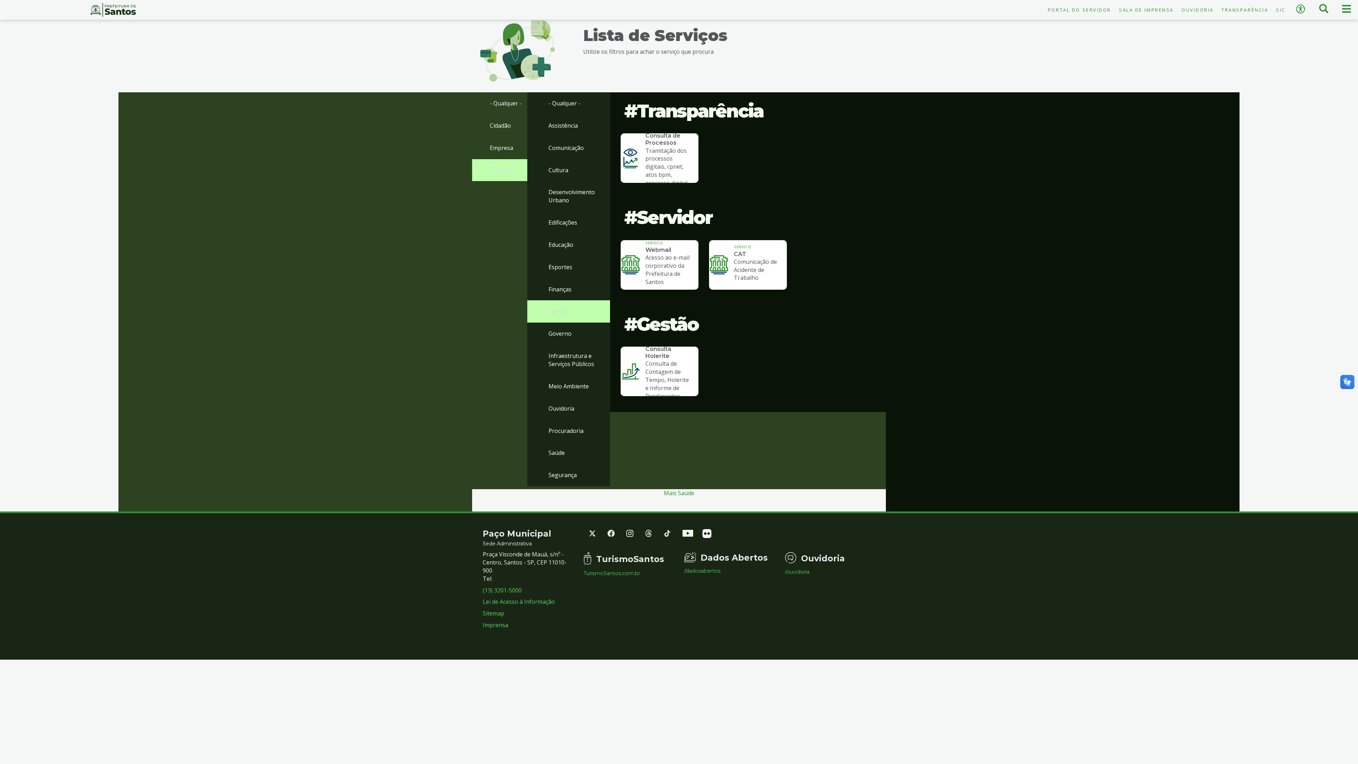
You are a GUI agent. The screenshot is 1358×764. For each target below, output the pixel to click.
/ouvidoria (797, 571)
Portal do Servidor (1079, 10)
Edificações (563, 222)
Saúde (557, 453)
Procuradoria (566, 431)
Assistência (563, 125)
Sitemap (493, 613)
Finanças (560, 289)
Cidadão (500, 125)
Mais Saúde (679, 493)
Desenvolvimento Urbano (572, 196)
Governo (560, 333)
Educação (561, 245)
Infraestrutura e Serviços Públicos (571, 360)
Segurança (563, 475)
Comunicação (566, 148)
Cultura (558, 170)
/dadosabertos (702, 570)
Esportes (560, 267)
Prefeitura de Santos (113, 10)
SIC (1281, 10)
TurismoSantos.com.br (612, 573)
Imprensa (495, 625)
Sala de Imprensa (1146, 10)
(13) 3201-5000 (502, 590)
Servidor (501, 170)
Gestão (558, 311)
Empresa (501, 148)
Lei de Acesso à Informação (519, 602)
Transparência (1244, 10)
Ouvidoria (1198, 10)
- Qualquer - (506, 103)
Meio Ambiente (569, 386)
